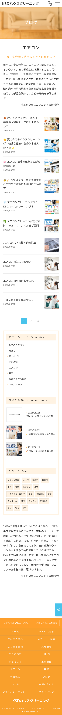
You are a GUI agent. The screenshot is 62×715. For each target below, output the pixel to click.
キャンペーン (15, 384)
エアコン (13, 367)
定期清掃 (13, 362)
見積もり (44, 501)
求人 (9, 487)
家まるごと (14, 356)
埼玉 (36, 487)
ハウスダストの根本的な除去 (19, 242)
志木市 (26, 480)
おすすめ (27, 487)
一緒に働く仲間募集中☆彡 (18, 299)
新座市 (45, 480)
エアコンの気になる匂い (17, 261)
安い (9, 508)
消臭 (30, 494)
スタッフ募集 (13, 480)
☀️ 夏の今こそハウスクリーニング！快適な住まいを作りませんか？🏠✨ (21, 143)
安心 (17, 508)
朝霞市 (35, 480)
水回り (12, 351)
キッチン (32, 501)
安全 (25, 508)
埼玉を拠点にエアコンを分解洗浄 (40, 104)
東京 (17, 487)
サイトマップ (46, 692)
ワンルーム (12, 501)
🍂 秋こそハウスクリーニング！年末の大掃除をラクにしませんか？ (21, 122)
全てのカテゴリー (18, 345)
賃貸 (50, 494)
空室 (11, 373)
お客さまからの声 (18, 379)
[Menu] (57, 3)
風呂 (23, 501)
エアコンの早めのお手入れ (18, 280)
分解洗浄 (40, 494)
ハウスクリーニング (16, 494)
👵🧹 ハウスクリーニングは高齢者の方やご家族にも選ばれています (22, 184)
